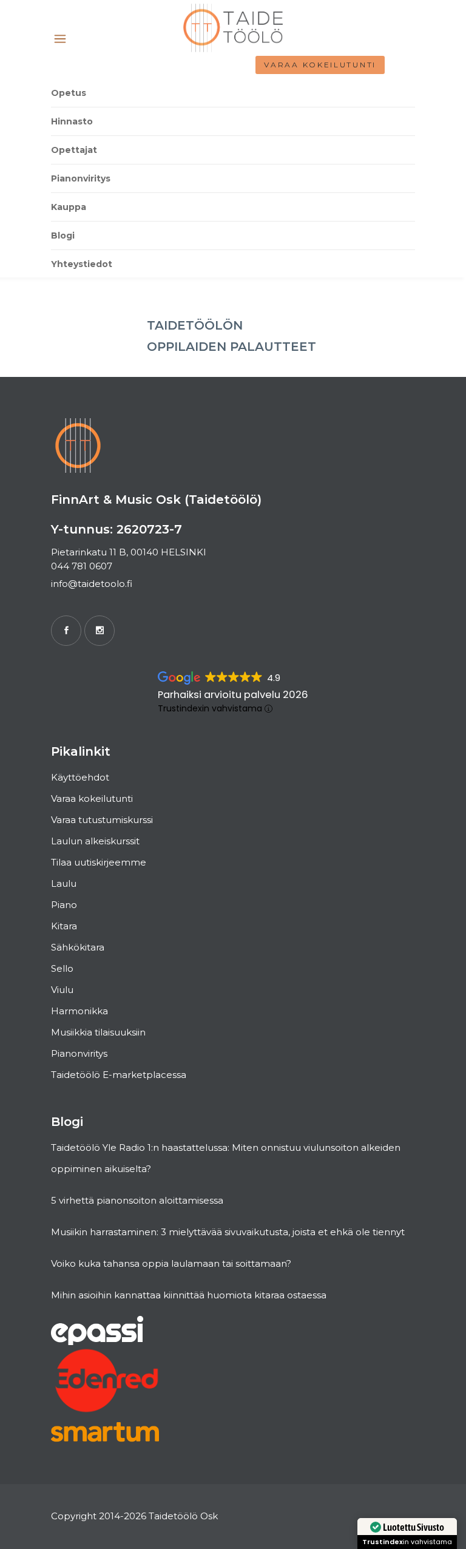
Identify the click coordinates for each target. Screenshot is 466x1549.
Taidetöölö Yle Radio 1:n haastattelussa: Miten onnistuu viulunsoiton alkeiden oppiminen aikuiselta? (225, 1158)
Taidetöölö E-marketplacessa (118, 1074)
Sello (62, 968)
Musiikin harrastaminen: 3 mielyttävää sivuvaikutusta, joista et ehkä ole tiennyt (228, 1232)
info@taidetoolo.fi (91, 583)
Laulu (63, 883)
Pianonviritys (79, 1053)
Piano (64, 904)
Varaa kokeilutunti (320, 64)
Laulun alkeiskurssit (95, 841)
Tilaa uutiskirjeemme (98, 862)
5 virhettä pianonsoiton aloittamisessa (137, 1200)
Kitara (64, 926)
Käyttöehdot (80, 777)
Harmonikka (79, 1011)
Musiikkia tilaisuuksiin (98, 1032)
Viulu (62, 989)
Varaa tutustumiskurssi (102, 819)
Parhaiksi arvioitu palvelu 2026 (233, 695)
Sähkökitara (77, 947)
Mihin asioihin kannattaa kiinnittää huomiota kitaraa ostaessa (188, 1295)
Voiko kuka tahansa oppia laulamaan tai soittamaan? (171, 1263)
